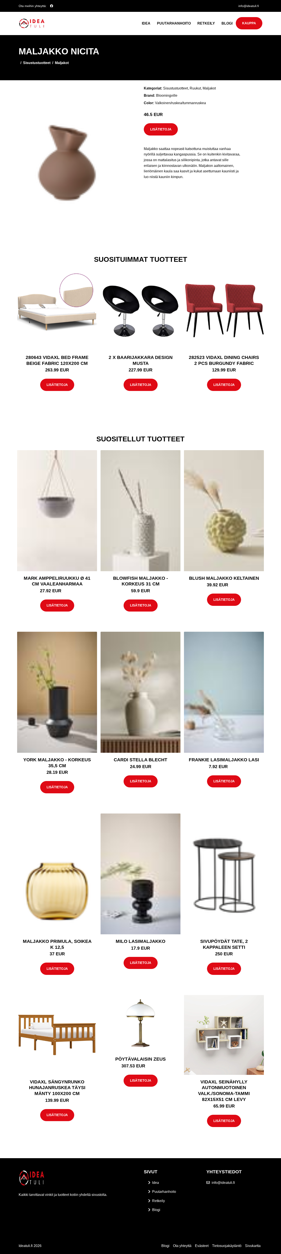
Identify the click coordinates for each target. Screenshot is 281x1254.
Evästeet (202, 1246)
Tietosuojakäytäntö (226, 1246)
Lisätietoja (160, 129)
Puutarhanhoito (174, 23)
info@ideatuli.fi (248, 6)
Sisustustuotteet (36, 63)
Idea (146, 23)
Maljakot (62, 63)
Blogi (227, 23)
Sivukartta (253, 1246)
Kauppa (249, 23)
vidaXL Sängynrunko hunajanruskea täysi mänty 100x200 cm (57, 1087)
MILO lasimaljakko (140, 941)
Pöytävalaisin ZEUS (140, 1058)
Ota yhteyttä (182, 1246)
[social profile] (51, 6)
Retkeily (206, 23)
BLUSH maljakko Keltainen (224, 578)
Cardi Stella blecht (140, 759)
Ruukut (195, 88)
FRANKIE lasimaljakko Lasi (224, 759)
